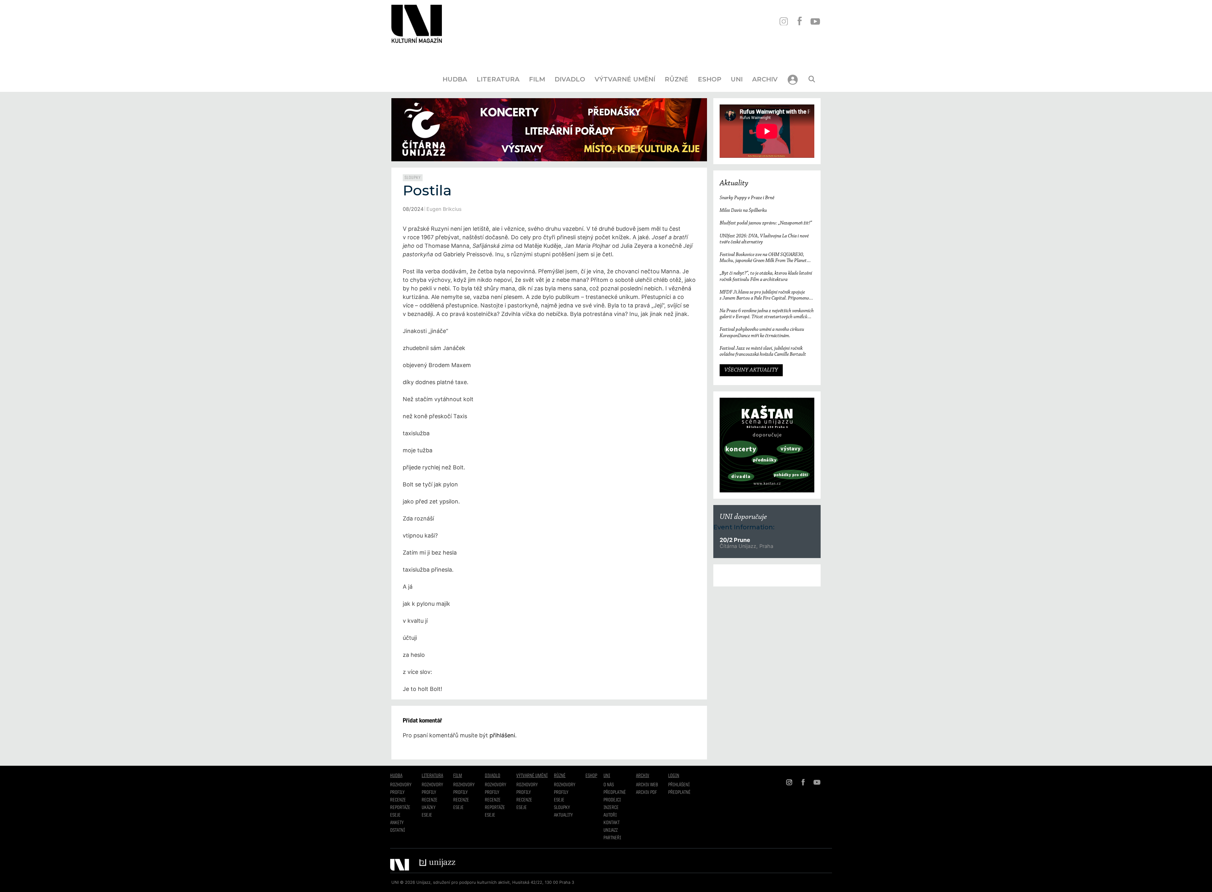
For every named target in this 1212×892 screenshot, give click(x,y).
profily (429, 792)
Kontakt (611, 822)
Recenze (398, 800)
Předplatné (614, 792)
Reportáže (400, 807)
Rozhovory (401, 785)
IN (783, 21)
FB (799, 21)
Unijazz (610, 830)
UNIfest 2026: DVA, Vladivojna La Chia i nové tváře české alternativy (764, 239)
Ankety (397, 822)
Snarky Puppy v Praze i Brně (747, 197)
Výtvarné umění (625, 79)
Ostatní (397, 830)
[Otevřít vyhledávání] (812, 79)
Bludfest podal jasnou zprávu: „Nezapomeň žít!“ (766, 223)
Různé (676, 79)
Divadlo (570, 79)
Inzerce (611, 807)
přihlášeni (502, 735)
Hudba (455, 79)
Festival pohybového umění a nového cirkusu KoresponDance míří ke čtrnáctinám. (762, 332)
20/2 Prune (735, 540)
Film (537, 79)
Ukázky (429, 807)
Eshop (709, 79)
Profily (397, 792)
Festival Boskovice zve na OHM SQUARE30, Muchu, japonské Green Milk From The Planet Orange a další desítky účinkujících (763, 258)
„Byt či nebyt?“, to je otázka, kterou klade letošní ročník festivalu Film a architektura (766, 276)
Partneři (612, 838)
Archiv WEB (647, 785)
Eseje (395, 815)
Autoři (610, 815)
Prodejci (612, 800)
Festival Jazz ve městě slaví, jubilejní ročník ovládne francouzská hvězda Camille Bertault (763, 351)
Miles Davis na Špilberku (743, 210)
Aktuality (734, 183)
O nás (608, 785)
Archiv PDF (646, 792)
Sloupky (413, 177)
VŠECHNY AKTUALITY (751, 370)
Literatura (498, 79)
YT (815, 21)
